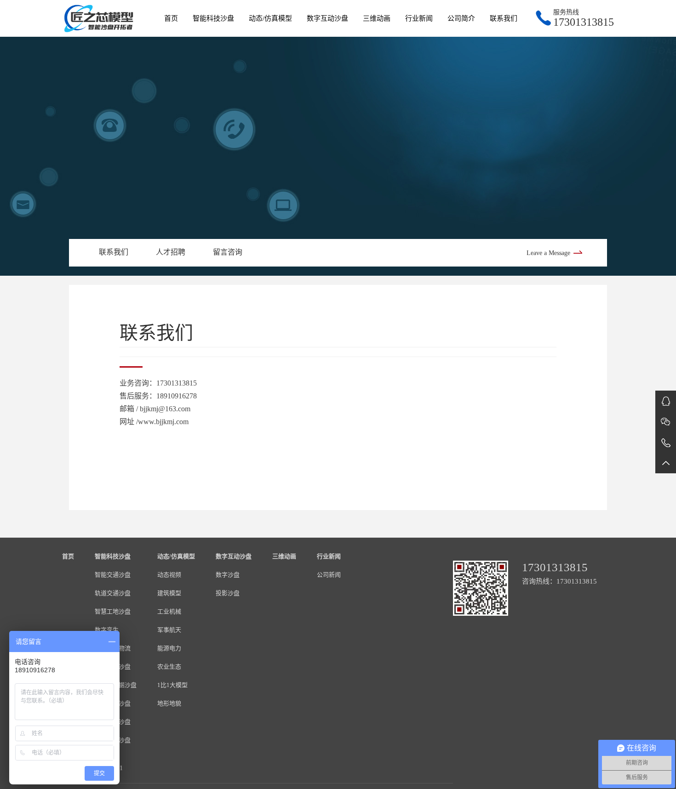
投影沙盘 (228, 593)
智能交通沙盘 (113, 574)
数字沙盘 (228, 574)
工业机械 (169, 611)
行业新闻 (419, 18)
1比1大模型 (172, 684)
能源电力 (169, 648)
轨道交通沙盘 (113, 593)
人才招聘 (170, 252)
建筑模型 (169, 593)
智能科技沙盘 (213, 18)
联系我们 (503, 18)
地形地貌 (169, 703)
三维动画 (376, 18)
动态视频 (169, 574)
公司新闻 (329, 574)
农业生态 (169, 666)
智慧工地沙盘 (113, 611)
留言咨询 (227, 252)
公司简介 (461, 18)
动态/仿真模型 (270, 18)
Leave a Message (548, 253)
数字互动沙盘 (327, 18)
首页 (171, 18)
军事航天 (169, 629)
